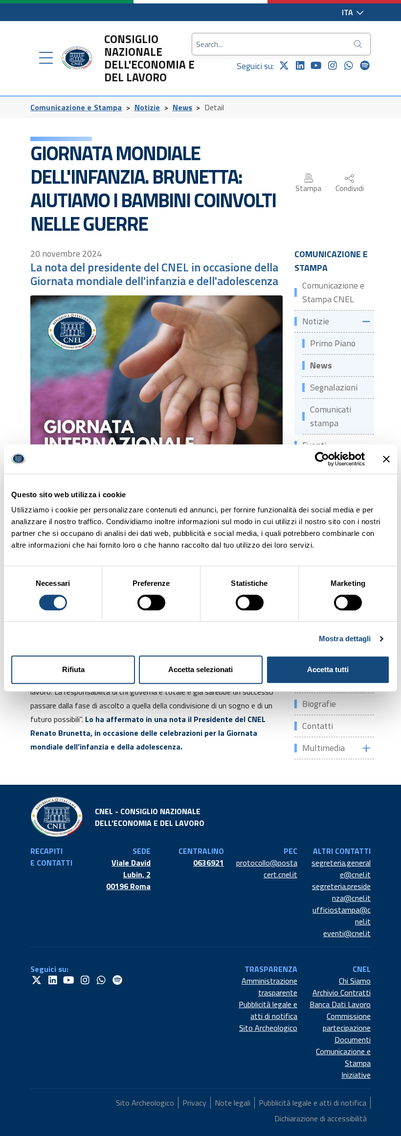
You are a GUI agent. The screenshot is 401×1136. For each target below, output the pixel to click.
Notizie (147, 107)
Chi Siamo (355, 981)
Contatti (317, 725)
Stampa (308, 188)
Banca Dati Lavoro (340, 1004)
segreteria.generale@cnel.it (341, 868)
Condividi (349, 188)
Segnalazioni (333, 387)
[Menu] (46, 58)
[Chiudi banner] (386, 459)
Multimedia (323, 747)
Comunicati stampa (330, 416)
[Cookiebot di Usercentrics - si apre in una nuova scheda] (322, 459)
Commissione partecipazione (347, 1022)
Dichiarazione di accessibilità (320, 1118)
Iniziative (356, 1075)
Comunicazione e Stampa (76, 107)
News (183, 107)
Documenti (352, 1039)
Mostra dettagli (345, 638)
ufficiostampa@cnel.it (341, 915)
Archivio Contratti (341, 992)
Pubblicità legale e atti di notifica (268, 1010)
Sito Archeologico (268, 1028)
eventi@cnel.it (347, 933)
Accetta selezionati (200, 669)
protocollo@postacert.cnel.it (266, 868)
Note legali (232, 1103)
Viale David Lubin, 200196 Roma (128, 874)
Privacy (194, 1103)
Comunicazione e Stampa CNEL (333, 292)
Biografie (319, 703)
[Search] (359, 44)
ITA (348, 12)
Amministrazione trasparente (269, 986)
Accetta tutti (328, 669)
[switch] (151, 602)
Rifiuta (73, 669)
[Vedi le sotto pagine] (365, 321)
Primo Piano (333, 343)
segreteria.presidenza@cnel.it (341, 892)
